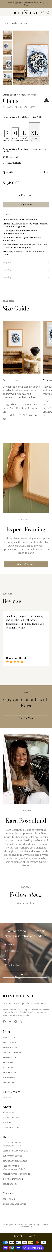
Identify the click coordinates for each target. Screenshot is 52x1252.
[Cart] (47, 12)
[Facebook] (4, 1021)
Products (15, 23)
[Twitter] (21, 1021)
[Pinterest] (15, 1021)
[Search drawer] (42, 12)
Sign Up (25, 974)
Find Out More (26, 718)
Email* (6, 959)
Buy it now (26, 204)
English (18, 1236)
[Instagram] (10, 1021)
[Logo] (26, 12)
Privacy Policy (26, 1227)
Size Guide (37, 117)
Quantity (8, 172)
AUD (32, 1236)
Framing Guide (39, 149)
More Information (26, 564)
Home (6, 23)
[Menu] (4, 12)
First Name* (8, 945)
